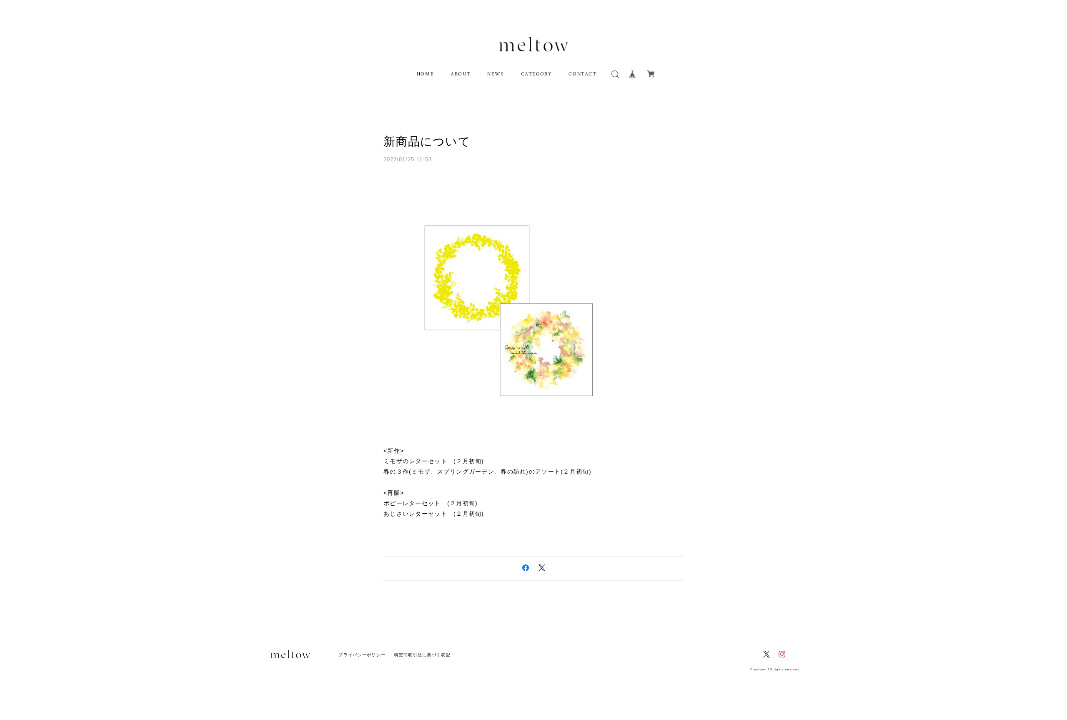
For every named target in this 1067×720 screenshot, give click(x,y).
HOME (425, 74)
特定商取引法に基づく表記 (422, 654)
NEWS (495, 74)
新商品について (427, 141)
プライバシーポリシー (362, 654)
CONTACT (582, 74)
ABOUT (461, 74)
